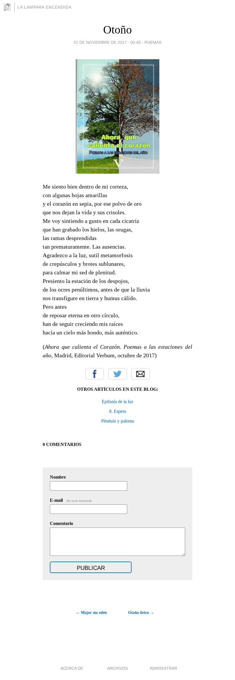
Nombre (58, 477)
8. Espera (117, 411)
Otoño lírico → (141, 612)
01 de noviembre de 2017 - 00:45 (107, 42)
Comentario (61, 523)
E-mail (71, 500)
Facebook (94, 374)
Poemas (152, 42)
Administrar (163, 668)
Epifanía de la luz (117, 401)
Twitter (117, 374)
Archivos (117, 668)
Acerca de (71, 668)
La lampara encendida (44, 7)
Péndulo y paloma (117, 421)
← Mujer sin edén (91, 612)
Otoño (117, 29)
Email (140, 374)
